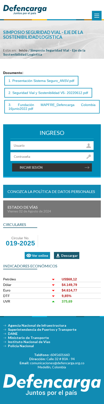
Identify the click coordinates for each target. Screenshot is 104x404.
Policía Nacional (21, 346)
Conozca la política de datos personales (51, 191)
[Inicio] (25, 13)
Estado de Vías (29, 209)
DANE (13, 333)
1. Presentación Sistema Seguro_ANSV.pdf (41, 81)
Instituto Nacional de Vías (29, 342)
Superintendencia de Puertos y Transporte (42, 329)
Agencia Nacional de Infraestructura (37, 325)
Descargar (69, 255)
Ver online (40, 255)
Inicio (23, 50)
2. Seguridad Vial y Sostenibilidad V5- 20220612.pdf (48, 93)
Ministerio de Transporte (28, 338)
